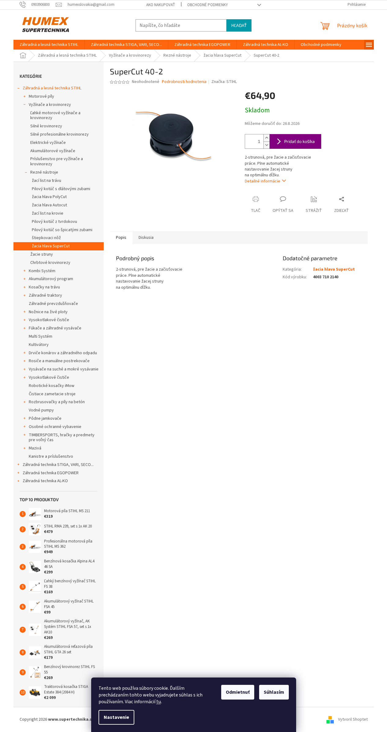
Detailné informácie (262, 181)
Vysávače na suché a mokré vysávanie (64, 369)
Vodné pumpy (41, 410)
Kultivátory (39, 345)
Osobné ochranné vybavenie (55, 427)
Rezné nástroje (44, 172)
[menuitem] (48, 45)
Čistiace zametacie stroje (52, 394)
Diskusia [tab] (146, 238)
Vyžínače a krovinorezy (50, 105)
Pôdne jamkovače (45, 418)
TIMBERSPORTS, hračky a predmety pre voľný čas (62, 437)
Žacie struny (41, 254)
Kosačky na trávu (44, 287)
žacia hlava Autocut (49, 205)
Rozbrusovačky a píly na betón (57, 402)
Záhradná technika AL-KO (45, 481)
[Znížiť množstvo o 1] (266, 144)
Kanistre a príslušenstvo (51, 456)
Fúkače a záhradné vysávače (55, 328)
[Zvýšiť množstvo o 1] (266, 137)
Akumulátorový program (51, 279)
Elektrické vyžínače (48, 143)
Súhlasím (274, 692)
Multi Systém (40, 336)
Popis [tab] (121, 238)
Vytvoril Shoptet (353, 719)
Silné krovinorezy (46, 126)
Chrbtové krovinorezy (50, 263)
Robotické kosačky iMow (51, 386)
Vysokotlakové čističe (49, 320)
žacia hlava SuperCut (51, 246)
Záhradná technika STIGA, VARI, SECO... (58, 465)
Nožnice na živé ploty (48, 312)
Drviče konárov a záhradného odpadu (63, 353)
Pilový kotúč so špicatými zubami (62, 230)
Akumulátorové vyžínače (52, 151)
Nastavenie (116, 717)
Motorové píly (41, 96)
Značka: (224, 82)
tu (158, 701)
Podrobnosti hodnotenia (184, 82)
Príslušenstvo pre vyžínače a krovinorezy (56, 161)
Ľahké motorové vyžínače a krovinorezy (55, 115)
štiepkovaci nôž (46, 238)
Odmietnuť (238, 692)
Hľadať (239, 25)
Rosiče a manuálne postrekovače (59, 361)
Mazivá (35, 448)
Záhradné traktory (45, 295)
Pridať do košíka (299, 141)
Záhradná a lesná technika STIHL (52, 88)
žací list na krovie (47, 213)
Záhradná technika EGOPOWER (51, 473)
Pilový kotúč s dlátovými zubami (61, 189)
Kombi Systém (42, 271)
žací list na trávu (46, 181)
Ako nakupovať (160, 5)
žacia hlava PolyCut (49, 197)
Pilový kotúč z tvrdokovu (54, 222)
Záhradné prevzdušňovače (53, 304)
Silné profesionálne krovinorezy (59, 134)
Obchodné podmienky (207, 5)
